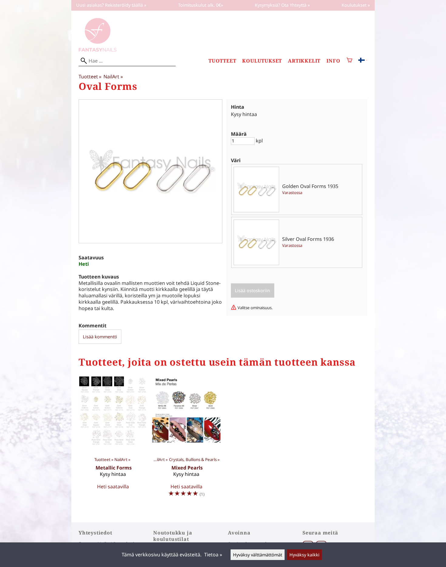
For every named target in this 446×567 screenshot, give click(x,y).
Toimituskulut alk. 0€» (200, 5)
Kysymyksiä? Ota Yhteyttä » (282, 5)
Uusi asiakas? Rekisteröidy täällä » (111, 5)
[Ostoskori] (349, 61)
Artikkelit (304, 61)
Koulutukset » (356, 5)
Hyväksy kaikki (304, 555)
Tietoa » (213, 554)
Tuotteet (222, 61)
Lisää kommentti (100, 337)
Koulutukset (262, 61)
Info (333, 61)
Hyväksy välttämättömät (257, 555)
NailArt (113, 76)
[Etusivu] (98, 49)
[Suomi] (362, 60)
